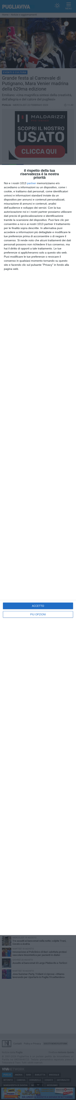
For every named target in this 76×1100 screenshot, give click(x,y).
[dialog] (38, 550)
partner (31, 183)
